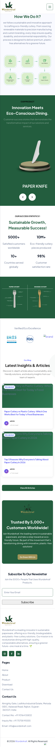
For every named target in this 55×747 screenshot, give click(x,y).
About (5, 674)
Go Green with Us (27, 557)
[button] (22, 197)
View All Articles (27, 488)
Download (7, 684)
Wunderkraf (21, 741)
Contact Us (7, 689)
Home (5, 670)
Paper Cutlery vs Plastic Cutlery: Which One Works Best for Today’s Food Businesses (25, 413)
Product (6, 679)
